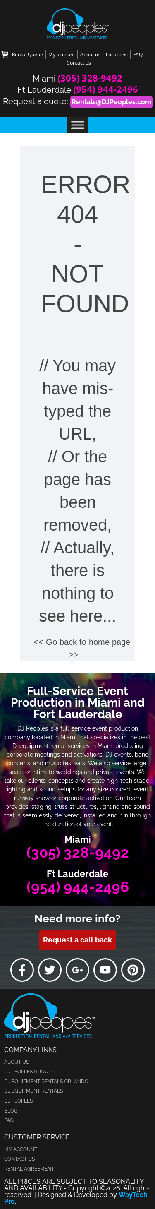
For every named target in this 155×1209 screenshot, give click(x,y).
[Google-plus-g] (77, 970)
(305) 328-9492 (89, 78)
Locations (117, 54)
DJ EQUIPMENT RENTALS (33, 1091)
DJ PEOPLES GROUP (27, 1071)
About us (90, 54)
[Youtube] (105, 970)
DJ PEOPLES (18, 1101)
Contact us (79, 62)
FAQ (138, 54)
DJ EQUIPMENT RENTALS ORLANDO (46, 1081)
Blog (11, 1111)
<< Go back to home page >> (81, 648)
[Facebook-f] (22, 970)
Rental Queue (27, 54)
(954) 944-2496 (105, 89)
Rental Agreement (29, 1169)
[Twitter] (50, 970)
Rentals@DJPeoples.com (111, 102)
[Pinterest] (133, 970)
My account (61, 54)
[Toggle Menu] (77, 125)
